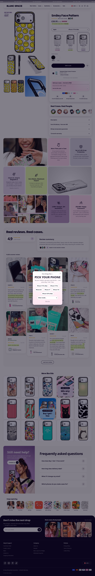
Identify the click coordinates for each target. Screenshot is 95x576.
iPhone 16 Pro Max (47, 293)
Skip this (47, 301)
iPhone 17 (47, 289)
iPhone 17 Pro (54, 286)
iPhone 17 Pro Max (42, 286)
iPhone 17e (56, 289)
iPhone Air (39, 289)
